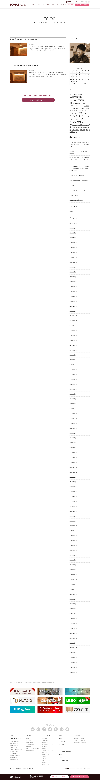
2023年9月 (72, 369)
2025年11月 (72, 262)
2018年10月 (72, 647)
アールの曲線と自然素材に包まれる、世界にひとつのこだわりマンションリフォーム (79, 144)
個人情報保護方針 (19, 768)
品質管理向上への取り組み (15, 759)
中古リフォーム (45, 742)
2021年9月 (72, 481)
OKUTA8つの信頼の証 (14, 741)
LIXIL (71, 94)
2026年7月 (72, 223)
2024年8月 (72, 335)
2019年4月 (72, 618)
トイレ (79, 110)
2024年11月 (72, 320)
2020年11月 (72, 525)
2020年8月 (72, 540)
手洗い (74, 127)
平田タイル (83, 125)
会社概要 (63, 4)
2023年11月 (72, 359)
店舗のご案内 (55, 4)
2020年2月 (72, 569)
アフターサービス (14, 753)
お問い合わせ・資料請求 (59, 777)
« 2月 (74, 83)
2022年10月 (72, 418)
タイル (75, 110)
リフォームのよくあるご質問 (65, 751)
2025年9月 (72, 272)
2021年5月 (72, 501)
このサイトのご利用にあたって (28, 768)
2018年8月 (72, 657)
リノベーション (45, 740)
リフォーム (83, 122)
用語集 (60, 754)
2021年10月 (72, 477)
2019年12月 (72, 579)
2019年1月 (72, 633)
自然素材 (82, 130)
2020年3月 (72, 565)
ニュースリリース (62, 748)
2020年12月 (72, 521)
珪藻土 (77, 130)
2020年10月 (72, 530)
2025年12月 (72, 257)
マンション (77, 115)
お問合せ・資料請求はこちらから (38, 100)
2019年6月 (72, 608)
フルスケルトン (75, 113)
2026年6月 (72, 228)
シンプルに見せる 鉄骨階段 (77, 175)
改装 (77, 127)
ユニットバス (75, 119)
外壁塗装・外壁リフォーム (47, 750)
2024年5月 (72, 350)
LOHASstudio (76, 97)
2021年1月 (72, 516)
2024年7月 (72, 340)
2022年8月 (72, 428)
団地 (76, 125)
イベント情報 (61, 744)
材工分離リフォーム (14, 743)
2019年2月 (72, 628)
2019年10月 (72, 589)
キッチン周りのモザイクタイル (77, 190)
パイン (83, 110)
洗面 (83, 127)
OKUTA (73, 103)
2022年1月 (72, 462)
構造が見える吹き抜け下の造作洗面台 (79, 180)
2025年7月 (72, 281)
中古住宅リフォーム (46, 746)
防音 (74, 132)
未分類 (71, 211)
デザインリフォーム (46, 760)
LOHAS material (77, 94)
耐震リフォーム (45, 748)
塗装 (79, 125)
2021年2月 (72, 511)
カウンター (81, 105)
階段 (76, 132)
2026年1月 (72, 252)
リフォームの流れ (14, 751)
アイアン (79, 103)
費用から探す (29, 746)
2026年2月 (72, 247)
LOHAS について (13, 747)
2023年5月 (72, 389)
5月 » (85, 83)
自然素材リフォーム (14, 745)
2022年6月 (72, 438)
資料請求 (70, 4)
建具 (87, 125)
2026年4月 (72, 237)
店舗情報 (60, 735)
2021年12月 (72, 467)
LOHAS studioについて (37, 4)
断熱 (80, 127)
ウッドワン (76, 105)
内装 (71, 125)
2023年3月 (72, 394)
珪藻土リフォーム (46, 756)
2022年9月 (72, 423)
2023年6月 (72, 384)
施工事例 (48, 4)
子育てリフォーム (46, 762)
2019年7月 (72, 604)
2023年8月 (72, 374)
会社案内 (60, 738)
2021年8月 (72, 486)
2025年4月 (72, 296)
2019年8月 (72, 599)
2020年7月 (72, 545)
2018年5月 (72, 672)
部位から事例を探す (30, 750)
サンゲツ (78, 108)
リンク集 (60, 757)
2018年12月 (72, 638)
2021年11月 (72, 472)
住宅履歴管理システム (63, 760)
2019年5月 (72, 613)
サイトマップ (12, 768)
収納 (74, 125)
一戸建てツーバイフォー (31, 742)
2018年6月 (72, 667)
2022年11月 (72, 413)
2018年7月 (72, 662)
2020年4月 (72, 560)
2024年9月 (72, 330)
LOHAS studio (18, 5)
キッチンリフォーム (46, 752)
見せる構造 (72, 185)
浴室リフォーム (45, 754)
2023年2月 (72, 399)
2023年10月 (72, 364)
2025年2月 (72, 306)
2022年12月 (72, 408)
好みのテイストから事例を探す (32, 748)
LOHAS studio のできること (16, 749)
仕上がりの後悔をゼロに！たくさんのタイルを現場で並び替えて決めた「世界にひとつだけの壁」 (79, 168)
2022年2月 (72, 457)
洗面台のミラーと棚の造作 (76, 200)
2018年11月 (72, 643)
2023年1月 (72, 403)
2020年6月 (72, 550)
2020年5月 (72, 555)
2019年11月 (72, 584)
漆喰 (86, 127)
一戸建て (28, 738)
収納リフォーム (45, 764)
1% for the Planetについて (15, 755)
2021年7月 (72, 491)
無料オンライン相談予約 (82, 4)
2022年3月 (72, 452)
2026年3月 (72, 242)
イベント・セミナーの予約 (79, 740)
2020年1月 (72, 574)
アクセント (84, 103)
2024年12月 (72, 316)
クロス (74, 108)
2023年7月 (72, 379)
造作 (87, 130)
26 (82, 79)
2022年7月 (72, 433)
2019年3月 (72, 623)
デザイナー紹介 (13, 757)
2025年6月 (72, 286)
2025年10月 (72, 267)
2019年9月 (72, 594)
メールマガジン (62, 741)
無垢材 (73, 130)
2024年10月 (72, 325)
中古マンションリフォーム (47, 744)
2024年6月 (72, 345)
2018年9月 (72, 652)
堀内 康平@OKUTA (45, 682)
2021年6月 (72, 496)
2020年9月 (72, 535)
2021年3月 (72, 506)
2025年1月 (72, 311)
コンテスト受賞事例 (30, 744)
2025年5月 (72, 291)
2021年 (51, 682)
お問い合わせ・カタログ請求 (80, 742)
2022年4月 (72, 447)
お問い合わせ (77, 735)
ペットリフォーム (46, 758)
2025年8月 (72, 277)
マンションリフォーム (46, 738)
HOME (12, 735)
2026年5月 (72, 233)
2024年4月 (72, 355)
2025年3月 (72, 301)
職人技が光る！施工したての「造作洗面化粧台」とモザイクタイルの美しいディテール (79, 159)
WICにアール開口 (74, 195)
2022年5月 (72, 442)
